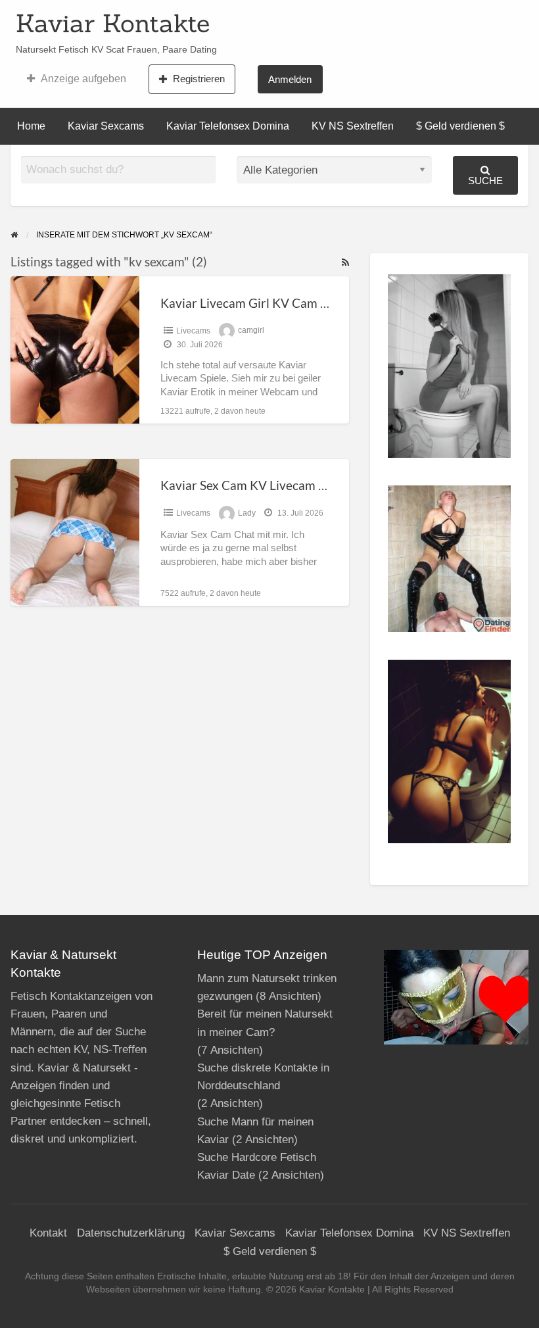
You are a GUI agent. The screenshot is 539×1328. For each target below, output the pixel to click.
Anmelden (290, 79)
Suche (485, 180)
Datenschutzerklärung (131, 1233)
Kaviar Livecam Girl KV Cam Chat (253, 302)
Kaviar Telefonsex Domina (227, 126)
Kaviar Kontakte (113, 23)
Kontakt (48, 1233)
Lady (247, 513)
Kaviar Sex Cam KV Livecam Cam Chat (266, 485)
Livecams (193, 330)
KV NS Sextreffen (353, 126)
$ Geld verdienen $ (460, 126)
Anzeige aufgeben (83, 78)
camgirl (251, 330)
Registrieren (199, 78)
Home (31, 126)
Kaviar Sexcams (106, 126)
